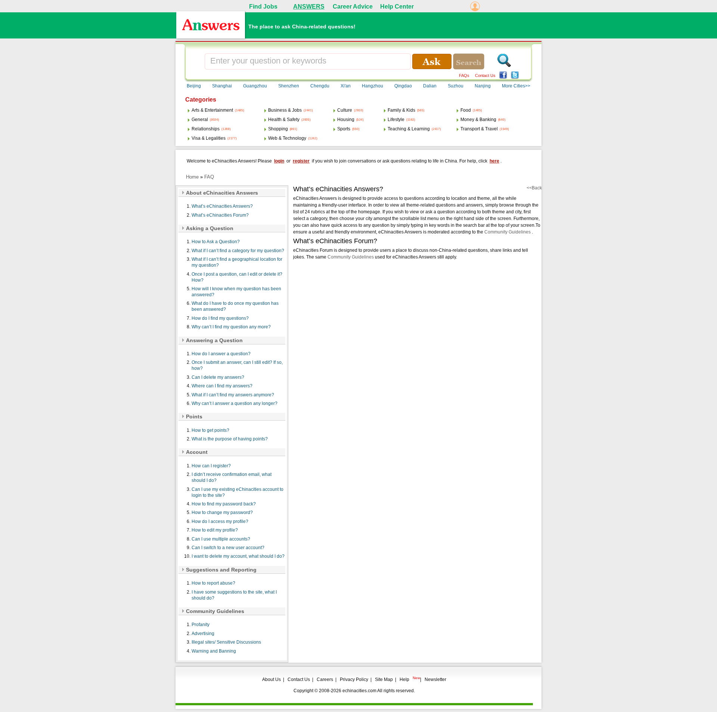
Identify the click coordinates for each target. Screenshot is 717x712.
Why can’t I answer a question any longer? (234, 403)
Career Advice (353, 6)
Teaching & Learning (409, 128)
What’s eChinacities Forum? (220, 215)
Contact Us (485, 75)
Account (197, 452)
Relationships (206, 128)
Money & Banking (478, 119)
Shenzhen (288, 86)
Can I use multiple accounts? (221, 539)
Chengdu (319, 86)
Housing (345, 119)
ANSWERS (309, 6)
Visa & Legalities (209, 138)
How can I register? (211, 465)
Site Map (384, 679)
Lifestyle (396, 119)
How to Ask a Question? (216, 241)
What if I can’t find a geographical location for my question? (237, 262)
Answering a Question (214, 340)
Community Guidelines (215, 611)
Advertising (203, 633)
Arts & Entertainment (212, 110)
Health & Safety (283, 119)
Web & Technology (287, 138)
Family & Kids (401, 110)
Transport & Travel (479, 128)
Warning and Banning (214, 651)
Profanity (200, 624)
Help (404, 679)
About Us (271, 679)
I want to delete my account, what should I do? (238, 556)
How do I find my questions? (220, 318)
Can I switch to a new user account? (228, 547)
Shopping (278, 128)
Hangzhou (372, 86)
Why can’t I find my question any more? (231, 326)
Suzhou (455, 86)
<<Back (534, 188)
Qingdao (403, 86)
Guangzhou (255, 86)
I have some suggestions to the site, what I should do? (234, 595)
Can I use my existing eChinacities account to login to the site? (237, 492)
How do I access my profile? (220, 521)
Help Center (397, 6)
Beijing (194, 86)
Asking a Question (209, 228)
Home (192, 177)
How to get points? (210, 430)
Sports (343, 128)
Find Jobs (263, 6)
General (200, 119)
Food (465, 110)
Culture (344, 110)
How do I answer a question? (221, 353)
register (301, 161)
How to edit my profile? (215, 530)
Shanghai (222, 86)
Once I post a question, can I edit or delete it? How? (237, 277)
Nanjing (483, 86)
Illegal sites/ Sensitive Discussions (226, 642)
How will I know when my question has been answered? (236, 291)
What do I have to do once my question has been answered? (235, 306)
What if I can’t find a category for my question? (238, 250)
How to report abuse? (213, 583)
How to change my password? (222, 512)
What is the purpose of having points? (230, 439)
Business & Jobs (285, 110)
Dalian (430, 86)
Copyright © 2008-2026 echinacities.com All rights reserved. (354, 690)
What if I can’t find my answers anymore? (233, 394)
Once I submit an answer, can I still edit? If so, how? (237, 365)
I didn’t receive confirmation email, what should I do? (231, 477)
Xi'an (346, 86)
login (279, 161)
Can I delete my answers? (218, 377)
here (494, 161)
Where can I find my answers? (222, 385)
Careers (325, 679)
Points (194, 417)
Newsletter (435, 679)
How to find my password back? (224, 504)
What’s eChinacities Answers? (222, 206)
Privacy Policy (354, 679)
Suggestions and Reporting (221, 570)
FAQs (464, 75)
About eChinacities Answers (222, 193)
